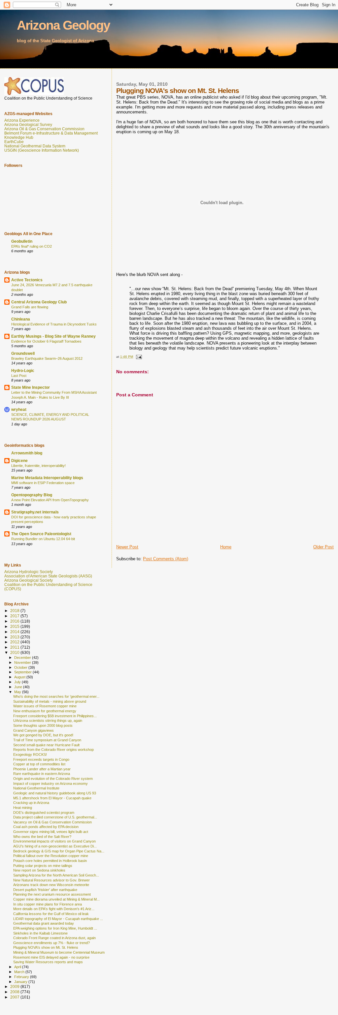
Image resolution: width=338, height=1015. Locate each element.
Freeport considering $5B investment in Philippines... (55, 716)
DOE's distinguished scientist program (43, 813)
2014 (15, 632)
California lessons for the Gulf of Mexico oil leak (51, 914)
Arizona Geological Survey (28, 124)
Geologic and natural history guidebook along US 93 (54, 793)
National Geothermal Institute (36, 788)
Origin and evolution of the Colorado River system (53, 779)
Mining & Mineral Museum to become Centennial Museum (59, 952)
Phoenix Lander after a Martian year (42, 769)
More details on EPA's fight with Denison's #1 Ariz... (53, 909)
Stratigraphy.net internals (35, 512)
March (19, 972)
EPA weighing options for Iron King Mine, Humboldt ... (55, 928)
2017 (15, 616)
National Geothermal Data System (34, 146)
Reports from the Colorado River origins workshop (53, 750)
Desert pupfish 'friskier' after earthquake (45, 890)
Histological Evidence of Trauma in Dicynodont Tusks (54, 324)
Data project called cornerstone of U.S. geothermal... (55, 817)
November (23, 662)
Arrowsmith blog (26, 453)
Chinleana (20, 319)
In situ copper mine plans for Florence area (47, 904)
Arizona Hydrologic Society (28, 571)
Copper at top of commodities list (39, 764)
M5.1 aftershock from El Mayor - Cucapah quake (52, 798)
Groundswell (23, 353)
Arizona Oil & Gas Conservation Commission (44, 129)
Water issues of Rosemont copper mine (45, 706)
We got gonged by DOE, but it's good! (43, 735)
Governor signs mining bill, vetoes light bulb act (50, 832)
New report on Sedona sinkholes (39, 870)
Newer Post (127, 546)
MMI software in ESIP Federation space (43, 483)
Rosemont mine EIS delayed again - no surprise (51, 957)
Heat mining (22, 808)
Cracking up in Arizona (31, 803)
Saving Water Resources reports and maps (48, 962)
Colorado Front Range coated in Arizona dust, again (54, 938)
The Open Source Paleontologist (41, 534)
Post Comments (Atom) (165, 558)
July (18, 682)
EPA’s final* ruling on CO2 (31, 246)
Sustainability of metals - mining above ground (49, 701)
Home (225, 546)
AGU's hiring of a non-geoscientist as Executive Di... (55, 846)
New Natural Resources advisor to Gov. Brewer (51, 880)
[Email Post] (138, 356)
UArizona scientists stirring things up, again (47, 721)
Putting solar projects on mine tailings (42, 866)
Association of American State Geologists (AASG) (48, 576)
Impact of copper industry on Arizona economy (50, 783)
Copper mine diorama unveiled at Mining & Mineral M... (56, 899)
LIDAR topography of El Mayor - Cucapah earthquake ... (58, 919)
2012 (15, 642)
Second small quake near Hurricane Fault (46, 745)
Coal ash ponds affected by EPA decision (46, 827)
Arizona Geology (63, 25)
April (18, 967)
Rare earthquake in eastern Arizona (41, 774)
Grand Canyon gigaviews (33, 730)
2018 (15, 610)
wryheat (18, 409)
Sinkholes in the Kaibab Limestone (40, 933)
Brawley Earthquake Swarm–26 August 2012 (47, 358)
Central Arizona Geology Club (39, 302)
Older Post (323, 546)
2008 (15, 992)
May (18, 692)
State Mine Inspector (30, 387)
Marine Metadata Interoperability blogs (47, 478)
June (18, 687)
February (22, 977)
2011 (15, 647)
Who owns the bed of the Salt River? (42, 837)
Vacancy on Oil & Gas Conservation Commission (52, 822)
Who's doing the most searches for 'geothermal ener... (56, 696)
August (20, 677)
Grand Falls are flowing (29, 307)
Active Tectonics (27, 280)
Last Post (18, 376)
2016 (15, 621)
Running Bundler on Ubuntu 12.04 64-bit (43, 539)
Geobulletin (21, 241)
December (23, 658)
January (21, 982)
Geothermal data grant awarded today (43, 923)
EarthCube (14, 141)
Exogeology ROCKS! (30, 754)
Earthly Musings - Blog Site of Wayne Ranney (53, 336)
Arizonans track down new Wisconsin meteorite (51, 885)
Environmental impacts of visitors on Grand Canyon (54, 841)
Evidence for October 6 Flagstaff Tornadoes (46, 341)
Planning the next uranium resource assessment (52, 894)
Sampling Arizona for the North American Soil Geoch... (56, 875)
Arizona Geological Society (28, 580)
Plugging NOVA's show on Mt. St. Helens (45, 947)
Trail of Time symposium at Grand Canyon (47, 740)
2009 (15, 986)
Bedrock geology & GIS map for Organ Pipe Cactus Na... (58, 851)
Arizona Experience (22, 120)
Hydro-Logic (22, 370)
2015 (15, 626)
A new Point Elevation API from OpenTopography (50, 500)
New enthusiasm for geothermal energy (44, 711)
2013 (15, 637)
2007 (15, 997)
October (21, 667)
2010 (15, 652)
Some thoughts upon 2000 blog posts (43, 725)
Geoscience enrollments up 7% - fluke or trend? (51, 943)
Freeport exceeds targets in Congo (41, 759)
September (23, 672)
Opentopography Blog (31, 495)
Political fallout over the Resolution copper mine (50, 856)
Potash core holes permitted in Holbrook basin (50, 861)
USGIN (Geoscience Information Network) (41, 150)
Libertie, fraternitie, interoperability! (38, 466)
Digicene (19, 460)
